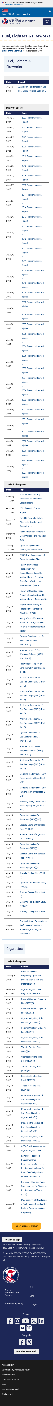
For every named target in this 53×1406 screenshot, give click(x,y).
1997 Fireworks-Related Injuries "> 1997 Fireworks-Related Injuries (33, 468)
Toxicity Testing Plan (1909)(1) (32, 875)
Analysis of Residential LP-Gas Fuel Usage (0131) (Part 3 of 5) (32, 709)
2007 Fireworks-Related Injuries (33, 326)
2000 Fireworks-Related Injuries (33, 443)
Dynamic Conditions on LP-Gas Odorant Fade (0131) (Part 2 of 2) (32, 640)
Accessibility (8, 1364)
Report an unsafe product (26, 1226)
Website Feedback (26, 1351)
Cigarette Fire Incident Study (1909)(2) (33, 884)
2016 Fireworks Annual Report (32, 177)
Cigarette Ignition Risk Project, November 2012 (31, 547)
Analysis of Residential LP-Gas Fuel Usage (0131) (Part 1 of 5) (32, 723)
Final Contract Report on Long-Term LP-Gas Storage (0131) (32, 668)
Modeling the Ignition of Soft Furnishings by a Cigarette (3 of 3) (33, 778)
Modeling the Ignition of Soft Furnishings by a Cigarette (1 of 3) (33, 805)
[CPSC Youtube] (26, 1321)
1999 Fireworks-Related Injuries (33, 453)
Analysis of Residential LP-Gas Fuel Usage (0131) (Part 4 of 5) (32, 764)
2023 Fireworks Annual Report (32, 120)
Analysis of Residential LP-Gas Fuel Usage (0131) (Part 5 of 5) (32, 681)
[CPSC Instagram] (18, 1321)
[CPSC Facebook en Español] (22, 1342)
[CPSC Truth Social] (29, 1328)
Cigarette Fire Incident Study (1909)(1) (33, 904)
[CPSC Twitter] (34, 1321)
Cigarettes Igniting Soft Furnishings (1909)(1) (30, 865)
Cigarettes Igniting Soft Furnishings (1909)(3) (32, 1138)
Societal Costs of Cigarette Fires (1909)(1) (32, 856)
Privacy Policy (8, 1374)
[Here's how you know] (26, 3)
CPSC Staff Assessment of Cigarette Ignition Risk (32, 557)
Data (32, 1295)
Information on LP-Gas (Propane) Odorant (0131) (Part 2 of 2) (31, 654)
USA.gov (33, 1304)
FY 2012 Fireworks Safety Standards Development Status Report (31, 522)
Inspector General (10, 1389)
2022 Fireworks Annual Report (32, 129)
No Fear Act (7, 1394)
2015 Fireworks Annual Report (32, 187)
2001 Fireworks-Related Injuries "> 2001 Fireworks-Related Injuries (33, 427)
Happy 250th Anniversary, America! (16, 14)
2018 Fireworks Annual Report (32, 168)
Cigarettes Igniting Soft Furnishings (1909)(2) (30, 846)
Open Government (10, 1379)
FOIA (4, 1384)
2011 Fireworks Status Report (30, 510)
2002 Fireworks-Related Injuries (33, 411)
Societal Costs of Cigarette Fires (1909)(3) (32, 827)
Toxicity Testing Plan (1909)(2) (32, 913)
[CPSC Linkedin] (42, 1321)
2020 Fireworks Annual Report (32, 149)
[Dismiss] (50, 11)
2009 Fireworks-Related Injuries (33, 294)
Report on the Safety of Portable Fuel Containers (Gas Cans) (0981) (31, 608)
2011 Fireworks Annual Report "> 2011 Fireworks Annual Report (32, 256)
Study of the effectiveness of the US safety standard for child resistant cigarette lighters (32, 624)
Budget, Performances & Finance (12, 1292)
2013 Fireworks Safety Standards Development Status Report (31, 498)
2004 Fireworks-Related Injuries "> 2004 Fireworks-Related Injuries (33, 386)
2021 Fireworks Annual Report (32, 139)
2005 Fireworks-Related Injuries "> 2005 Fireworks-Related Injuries (33, 364)
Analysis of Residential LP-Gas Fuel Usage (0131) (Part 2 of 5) (32, 89)
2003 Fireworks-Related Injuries (33, 402)
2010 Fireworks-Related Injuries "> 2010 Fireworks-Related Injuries (33, 278)
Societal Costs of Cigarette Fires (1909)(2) (32, 836)
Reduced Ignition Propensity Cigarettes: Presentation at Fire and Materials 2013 (32, 977)
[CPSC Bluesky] (23, 1328)
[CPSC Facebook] (11, 1321)
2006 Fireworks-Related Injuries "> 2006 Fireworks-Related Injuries (33, 342)
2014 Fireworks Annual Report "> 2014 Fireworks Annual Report (32, 203)
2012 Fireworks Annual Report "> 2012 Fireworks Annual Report (32, 234)
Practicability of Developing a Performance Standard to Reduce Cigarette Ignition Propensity (33, 927)
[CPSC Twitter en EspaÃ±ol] (30, 1342)
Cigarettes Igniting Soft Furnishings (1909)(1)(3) (30, 817)
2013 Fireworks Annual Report (32, 219)
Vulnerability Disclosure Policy (16, 1369)
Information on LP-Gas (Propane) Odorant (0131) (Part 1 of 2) (31, 750)
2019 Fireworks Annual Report (32, 158)
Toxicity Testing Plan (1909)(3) (32, 894)
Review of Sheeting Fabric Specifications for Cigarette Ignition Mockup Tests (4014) (33, 595)
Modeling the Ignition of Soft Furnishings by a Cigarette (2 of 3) (33, 792)
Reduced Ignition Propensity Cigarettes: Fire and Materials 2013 (33, 536)
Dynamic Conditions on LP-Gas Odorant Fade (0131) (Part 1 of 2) (32, 736)
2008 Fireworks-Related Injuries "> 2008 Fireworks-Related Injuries (33, 310)
